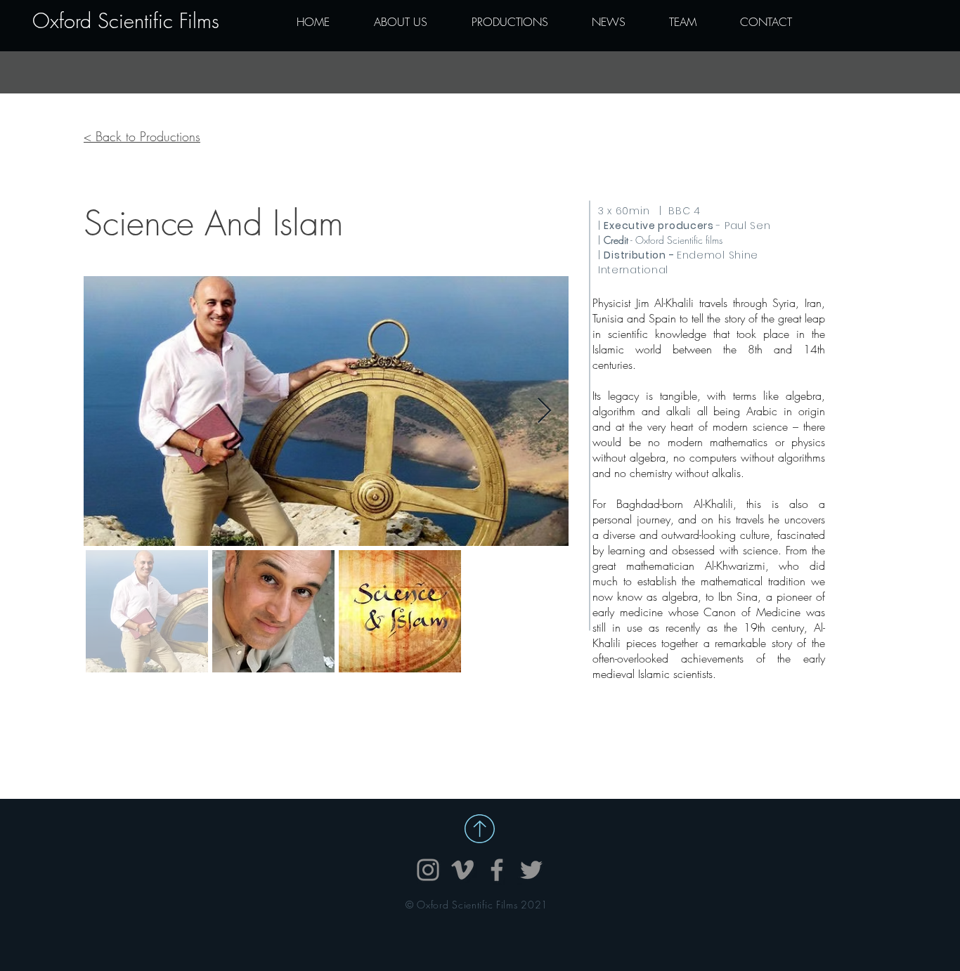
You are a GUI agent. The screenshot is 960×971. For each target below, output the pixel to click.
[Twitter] (531, 870)
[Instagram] (428, 870)
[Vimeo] (462, 870)
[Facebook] (497, 870)
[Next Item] (544, 411)
